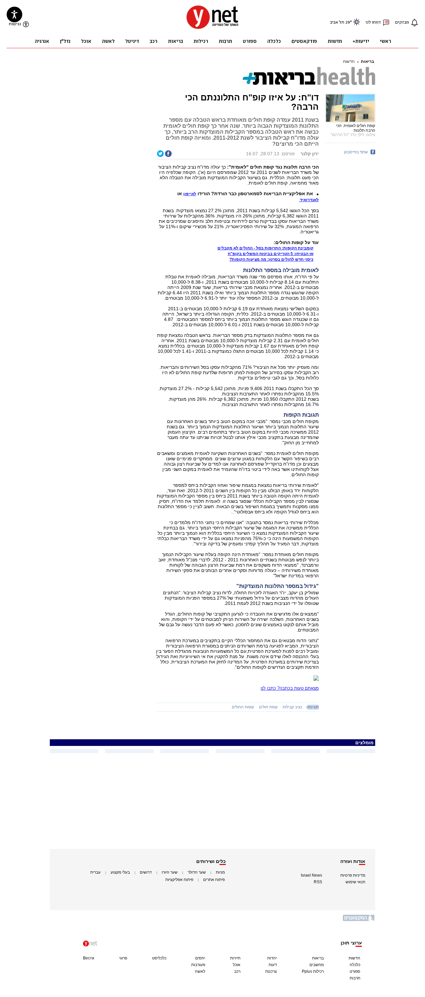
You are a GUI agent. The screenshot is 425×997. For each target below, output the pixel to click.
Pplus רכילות (313, 971)
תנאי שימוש (355, 882)
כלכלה (355, 964)
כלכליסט (159, 958)
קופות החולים (243, 707)
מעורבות (198, 964)
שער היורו (170, 872)
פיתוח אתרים (214, 879)
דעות (273, 964)
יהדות (272, 958)
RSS (318, 882)
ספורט (355, 971)
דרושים (146, 872)
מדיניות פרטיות (352, 875)
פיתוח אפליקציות (179, 879)
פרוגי (123, 958)
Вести (88, 958)
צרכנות (271, 971)
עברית (95, 872)
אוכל (236, 964)
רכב (237, 971)
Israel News (311, 875)
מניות (220, 872)
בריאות (367, 61)
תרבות (355, 978)
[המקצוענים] (359, 920)
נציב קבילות (292, 707)
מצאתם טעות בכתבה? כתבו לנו (290, 688)
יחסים (200, 958)
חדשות (349, 61)
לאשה (200, 971)
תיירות (235, 958)
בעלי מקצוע (120, 872)
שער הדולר (197, 872)
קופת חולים (268, 707)
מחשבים (316, 964)
